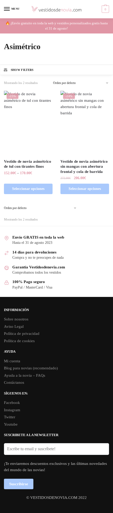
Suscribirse (18, 484)
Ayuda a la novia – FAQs (24, 375)
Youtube (11, 424)
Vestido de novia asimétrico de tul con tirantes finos (27, 164)
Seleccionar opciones (28, 189)
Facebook (12, 403)
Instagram (12, 410)
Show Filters (22, 69)
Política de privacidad (21, 333)
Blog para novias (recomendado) (31, 368)
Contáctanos (14, 382)
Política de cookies (19, 341)
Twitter (9, 417)
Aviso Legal (14, 326)
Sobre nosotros (16, 319)
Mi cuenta (12, 361)
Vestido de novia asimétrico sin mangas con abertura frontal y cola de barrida (84, 166)
